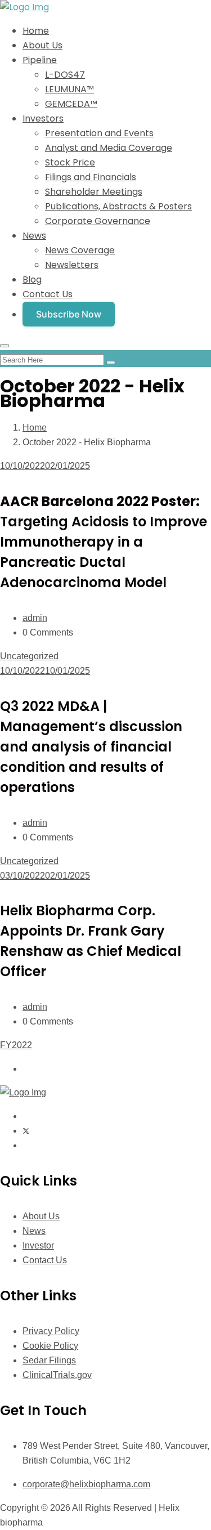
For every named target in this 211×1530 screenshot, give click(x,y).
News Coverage (80, 250)
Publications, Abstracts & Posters (118, 206)
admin (35, 618)
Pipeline (40, 59)
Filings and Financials (90, 177)
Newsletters (71, 264)
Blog (32, 279)
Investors (43, 118)
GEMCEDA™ (71, 103)
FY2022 (16, 1045)
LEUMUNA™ (69, 89)
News (34, 235)
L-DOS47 (65, 74)
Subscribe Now (68, 314)
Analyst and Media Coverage (108, 147)
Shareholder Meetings (93, 191)
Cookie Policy (50, 1345)
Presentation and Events (99, 133)
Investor (38, 1245)
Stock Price (70, 162)
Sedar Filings (49, 1360)
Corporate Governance (97, 220)
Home (36, 30)
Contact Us (48, 294)
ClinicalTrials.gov (57, 1375)
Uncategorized (29, 656)
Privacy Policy (51, 1331)
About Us (42, 45)
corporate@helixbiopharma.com (86, 1484)
